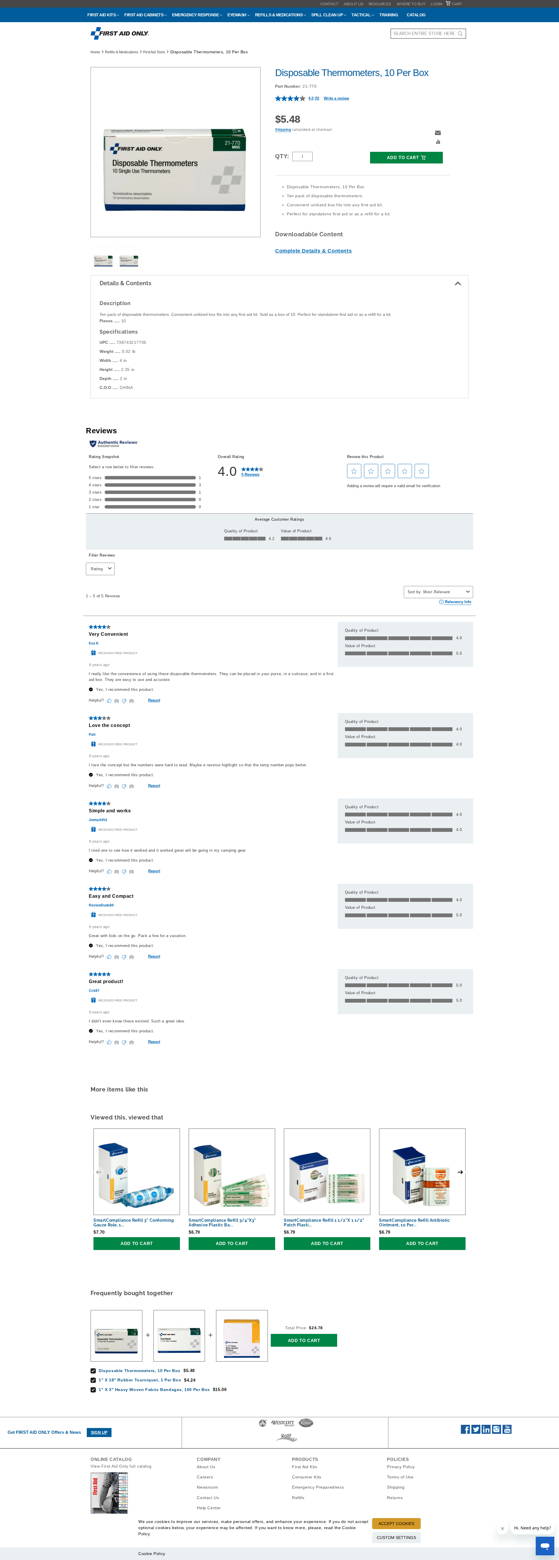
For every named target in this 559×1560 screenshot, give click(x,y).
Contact (329, 4)
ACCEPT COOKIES (396, 1523)
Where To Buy (411, 4)
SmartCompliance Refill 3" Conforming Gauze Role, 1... (133, 1223)
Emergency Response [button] (195, 15)
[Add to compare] (438, 142)
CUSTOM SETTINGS (396, 1537)
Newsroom (207, 1487)
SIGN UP (99, 1432)
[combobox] (428, 33)
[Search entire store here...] (460, 33)
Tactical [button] (361, 15)
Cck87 (94, 991)
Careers (205, 1477)
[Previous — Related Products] (98, 1172)
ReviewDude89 (101, 905)
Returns (395, 1497)
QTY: (282, 156)
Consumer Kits (306, 1477)
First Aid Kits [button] (101, 15)
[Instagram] (496, 1432)
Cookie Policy (151, 1553)
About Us (353, 4)
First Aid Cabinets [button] (143, 15)
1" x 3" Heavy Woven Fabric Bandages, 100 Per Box (154, 1389)
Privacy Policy (401, 1466)
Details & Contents (125, 283)
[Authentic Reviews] (114, 443)
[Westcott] (283, 1426)
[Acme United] (263, 1426)
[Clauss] (306, 1426)
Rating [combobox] (97, 569)
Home (95, 52)
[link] (252, 471)
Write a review (336, 98)
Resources (380, 4)
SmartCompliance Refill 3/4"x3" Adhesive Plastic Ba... (222, 1223)
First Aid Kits (304, 1466)
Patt (92, 735)
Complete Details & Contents (313, 251)
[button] (438, 132)
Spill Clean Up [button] (327, 15)
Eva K (94, 643)
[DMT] (286, 1442)
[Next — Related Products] (460, 1172)
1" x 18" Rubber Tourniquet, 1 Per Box (140, 1380)
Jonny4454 (98, 820)
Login (436, 4)
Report (154, 700)
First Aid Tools (154, 52)
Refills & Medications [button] (279, 15)
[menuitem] (329, 4)
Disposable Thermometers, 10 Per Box (140, 1370)
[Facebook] (465, 1432)
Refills (298, 1497)
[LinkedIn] (486, 1432)
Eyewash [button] (236, 15)
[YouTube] (507, 1432)
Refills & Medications (121, 52)
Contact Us (208, 1497)
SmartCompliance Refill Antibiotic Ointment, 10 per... (414, 1223)
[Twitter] (475, 1432)
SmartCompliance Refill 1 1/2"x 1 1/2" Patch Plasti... (324, 1223)
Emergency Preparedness (318, 1487)
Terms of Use (400, 1477)
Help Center (209, 1507)
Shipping (283, 130)
